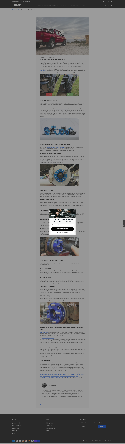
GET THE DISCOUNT (62, 229)
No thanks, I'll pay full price (62, 232)
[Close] (74, 210)
